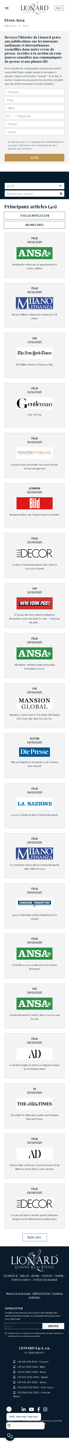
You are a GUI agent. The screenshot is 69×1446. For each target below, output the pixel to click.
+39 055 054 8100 (27, 1361)
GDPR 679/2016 (41, 1293)
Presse (25, 25)
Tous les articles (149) (34, 215)
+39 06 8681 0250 (27, 1372)
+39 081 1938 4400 (28, 1377)
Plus (34, 1237)
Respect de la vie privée (18, 1293)
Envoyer (53, 1326)
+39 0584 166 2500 (28, 1392)
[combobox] (35, 100)
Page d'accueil (10, 25)
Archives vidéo (34, 225)
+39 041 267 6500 (27, 1382)
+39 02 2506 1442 (27, 1367)
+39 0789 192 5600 (28, 1387)
